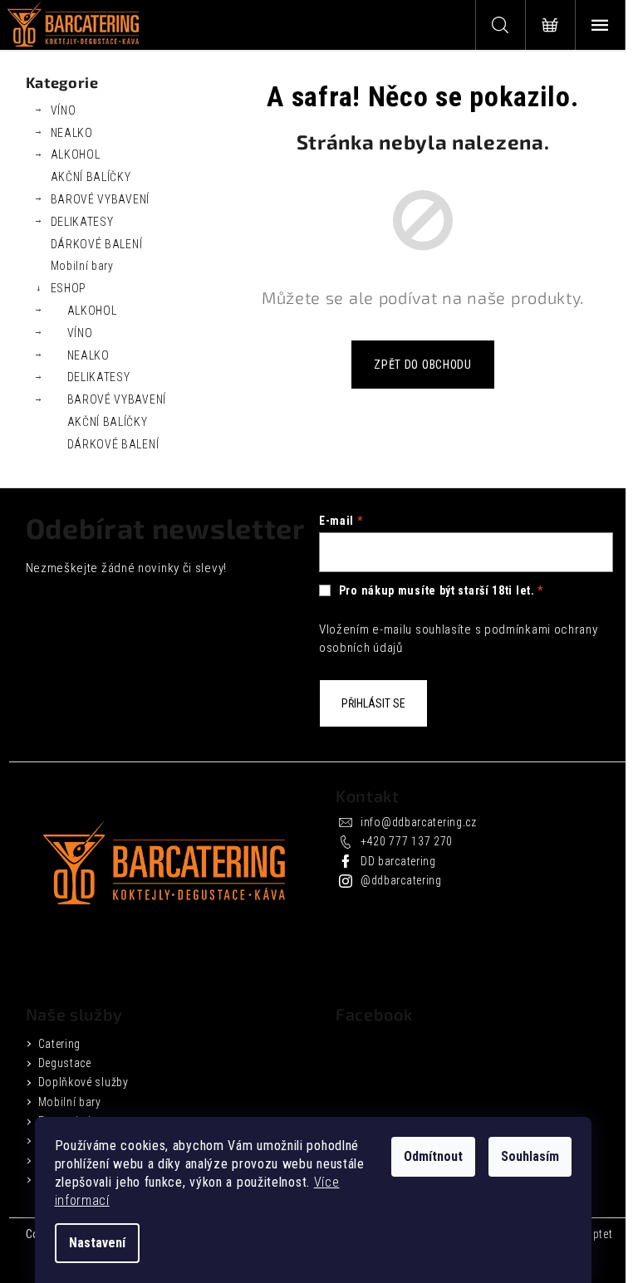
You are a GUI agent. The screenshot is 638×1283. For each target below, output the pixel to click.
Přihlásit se (373, 703)
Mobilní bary (82, 265)
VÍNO (63, 110)
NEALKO (72, 133)
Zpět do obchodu (423, 364)
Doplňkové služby (83, 1082)
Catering (59, 1043)
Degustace (64, 1063)
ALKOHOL (76, 154)
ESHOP (69, 288)
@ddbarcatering (401, 880)
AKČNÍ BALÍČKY (91, 177)
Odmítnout (433, 1156)
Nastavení (97, 1243)
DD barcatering (398, 861)
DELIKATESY (82, 221)
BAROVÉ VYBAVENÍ (100, 199)
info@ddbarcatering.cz (419, 822)
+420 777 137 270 (407, 841)
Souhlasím (530, 1156)
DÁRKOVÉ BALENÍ (97, 244)
